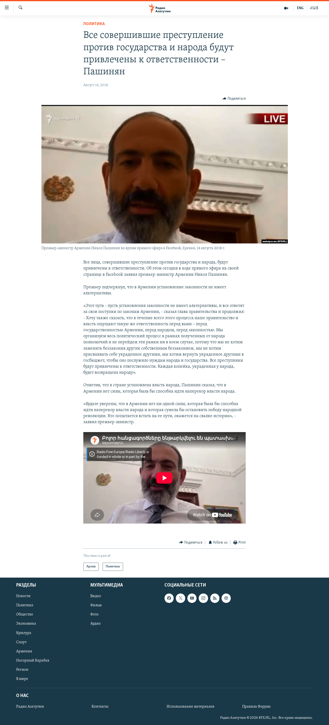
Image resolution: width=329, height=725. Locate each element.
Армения (24, 651)
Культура (23, 633)
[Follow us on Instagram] (203, 598)
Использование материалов (190, 707)
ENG (300, 8)
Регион (22, 670)
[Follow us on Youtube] (192, 598)
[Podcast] (226, 598)
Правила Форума (256, 707)
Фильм (96, 606)
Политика (94, 24)
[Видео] (286, 8)
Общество (24, 615)
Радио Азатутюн (30, 707)
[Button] (234, 99)
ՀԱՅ (314, 8)
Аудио (95, 624)
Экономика (26, 624)
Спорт (21, 642)
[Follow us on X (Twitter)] (180, 598)
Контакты (100, 707)
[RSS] (214, 598)
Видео (95, 596)
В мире (22, 679)
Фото (94, 615)
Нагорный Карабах (32, 661)
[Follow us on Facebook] (169, 598)
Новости (23, 596)
